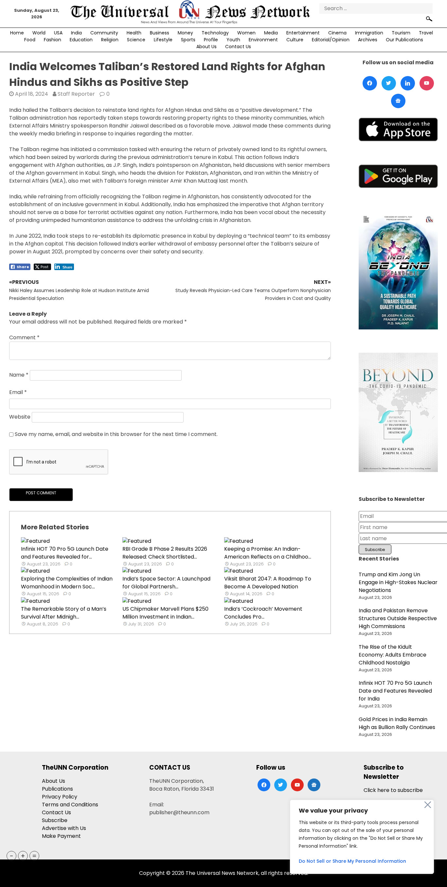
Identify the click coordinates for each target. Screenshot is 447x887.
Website (19, 417)
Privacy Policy (59, 796)
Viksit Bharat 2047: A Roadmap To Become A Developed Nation (267, 582)
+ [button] (23, 855)
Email (18, 392)
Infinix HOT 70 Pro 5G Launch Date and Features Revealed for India (395, 690)
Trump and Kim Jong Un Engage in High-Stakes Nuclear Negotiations (398, 582)
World (38, 33)
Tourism (401, 33)
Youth (233, 39)
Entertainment (303, 33)
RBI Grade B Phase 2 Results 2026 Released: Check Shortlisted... (164, 553)
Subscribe (54, 820)
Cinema (337, 33)
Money (185, 33)
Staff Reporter (76, 94)
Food (29, 39)
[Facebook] (369, 83)
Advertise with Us (64, 828)
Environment (263, 39)
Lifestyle (163, 39)
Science (136, 39)
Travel (426, 33)
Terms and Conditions (70, 804)
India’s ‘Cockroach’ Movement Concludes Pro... (263, 613)
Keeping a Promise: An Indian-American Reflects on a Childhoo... (267, 553)
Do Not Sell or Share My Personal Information (352, 861)
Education (81, 39)
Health (134, 33)
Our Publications (404, 39)
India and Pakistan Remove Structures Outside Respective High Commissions (398, 618)
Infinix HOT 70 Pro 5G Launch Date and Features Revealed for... (64, 553)
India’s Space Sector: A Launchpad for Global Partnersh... (166, 582)
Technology (215, 33)
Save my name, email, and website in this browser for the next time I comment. (116, 434)
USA (58, 33)
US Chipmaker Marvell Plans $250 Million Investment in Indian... (165, 613)
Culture (294, 39)
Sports (188, 39)
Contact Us (238, 46)
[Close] (427, 804)
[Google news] (398, 101)
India (76, 33)
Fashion (52, 39)
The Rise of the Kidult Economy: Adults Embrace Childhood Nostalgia (392, 654)
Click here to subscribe (393, 790)
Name (18, 375)
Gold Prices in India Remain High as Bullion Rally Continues (397, 723)
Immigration (369, 33)
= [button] (34, 855)
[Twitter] (388, 83)
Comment (24, 337)
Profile (211, 39)
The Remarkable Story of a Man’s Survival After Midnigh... (63, 613)
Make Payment (61, 836)
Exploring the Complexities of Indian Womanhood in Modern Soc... (67, 582)
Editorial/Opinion (330, 39)
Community (104, 33)
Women (246, 33)
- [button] (11, 855)
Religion (109, 39)
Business (159, 33)
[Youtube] (426, 83)
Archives (367, 39)
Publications (57, 789)
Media (271, 33)
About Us (206, 46)
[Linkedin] (407, 83)
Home (17, 33)
